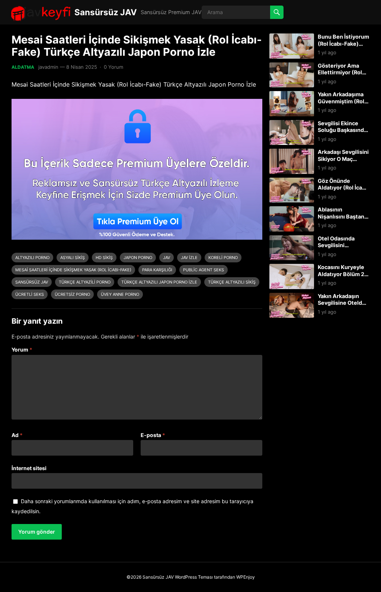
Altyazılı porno (32, 257)
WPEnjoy (245, 577)
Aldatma (23, 67)
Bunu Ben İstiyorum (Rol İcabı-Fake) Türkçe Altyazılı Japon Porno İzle (343, 47)
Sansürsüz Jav (31, 282)
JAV (166, 257)
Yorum (22, 349)
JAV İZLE (189, 257)
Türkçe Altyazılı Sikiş (232, 282)
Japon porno (138, 257)
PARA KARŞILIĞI (157, 269)
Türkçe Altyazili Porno (85, 282)
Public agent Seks (203, 269)
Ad (17, 435)
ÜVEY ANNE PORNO (120, 294)
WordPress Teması (194, 577)
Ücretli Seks (29, 294)
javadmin (48, 67)
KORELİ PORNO (223, 257)
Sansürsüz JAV (105, 12)
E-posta (153, 435)
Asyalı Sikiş (72, 257)
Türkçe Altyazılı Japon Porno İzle (159, 282)
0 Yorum (113, 67)
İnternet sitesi (29, 468)
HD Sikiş (104, 257)
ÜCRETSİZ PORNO (72, 294)
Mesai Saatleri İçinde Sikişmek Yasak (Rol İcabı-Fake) (73, 269)
